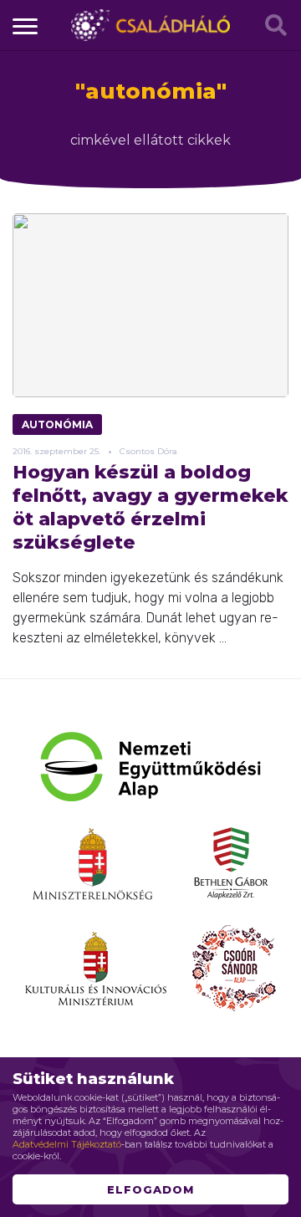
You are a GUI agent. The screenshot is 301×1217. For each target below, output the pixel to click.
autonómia (57, 424)
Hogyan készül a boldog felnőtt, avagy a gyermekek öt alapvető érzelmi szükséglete (150, 507)
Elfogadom (150, 1189)
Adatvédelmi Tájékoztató (67, 1144)
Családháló (150, 25)
